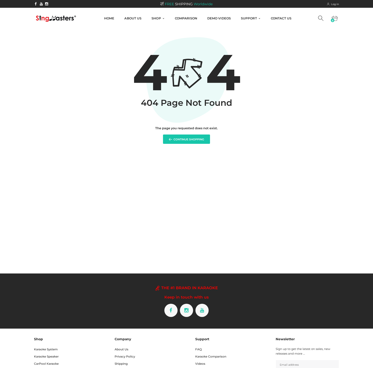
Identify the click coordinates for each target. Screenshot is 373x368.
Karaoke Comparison (210, 356)
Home (109, 18)
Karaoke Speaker (46, 356)
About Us (132, 18)
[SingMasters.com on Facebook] (35, 4)
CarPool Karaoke (46, 363)
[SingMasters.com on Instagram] (46, 4)
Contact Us (281, 18)
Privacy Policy (125, 356)
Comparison (186, 18)
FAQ (198, 349)
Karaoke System (46, 349)
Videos (200, 363)
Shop (157, 18)
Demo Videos (219, 18)
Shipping (121, 363)
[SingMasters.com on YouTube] (41, 4)
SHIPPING (189, 4)
